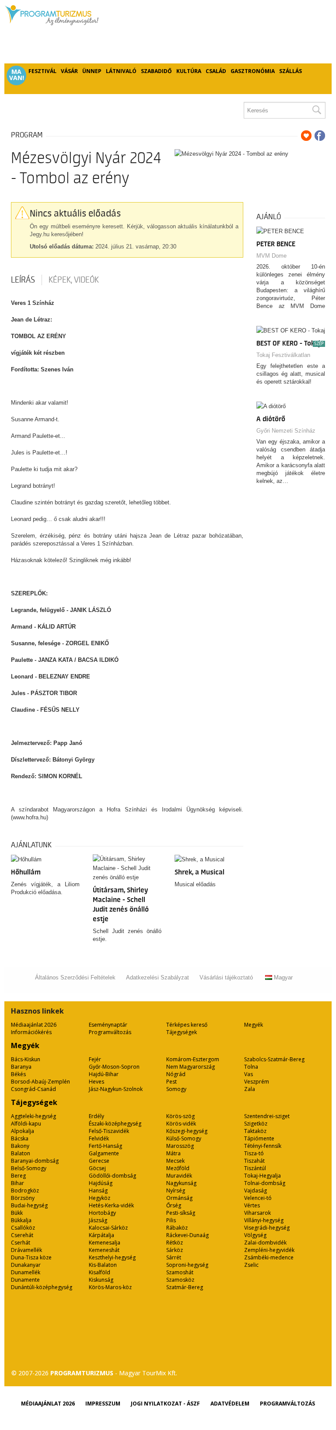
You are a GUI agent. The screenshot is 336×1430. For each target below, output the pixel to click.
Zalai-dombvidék (265, 1242)
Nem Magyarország (190, 1066)
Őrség (173, 1205)
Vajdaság (255, 1190)
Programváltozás (110, 1032)
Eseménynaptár (108, 1024)
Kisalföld (99, 1272)
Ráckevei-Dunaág (187, 1235)
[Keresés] (316, 110)
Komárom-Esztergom (192, 1059)
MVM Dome (271, 255)
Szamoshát (179, 1272)
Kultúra (188, 71)
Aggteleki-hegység (33, 1116)
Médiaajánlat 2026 (33, 1024)
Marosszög (180, 1146)
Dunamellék (25, 1272)
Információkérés (31, 1032)
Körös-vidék (181, 1123)
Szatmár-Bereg (184, 1287)
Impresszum (102, 1403)
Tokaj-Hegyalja (262, 1175)
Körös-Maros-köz (110, 1287)
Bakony (20, 1146)
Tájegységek (181, 1032)
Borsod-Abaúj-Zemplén (40, 1081)
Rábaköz (177, 1227)
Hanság (98, 1190)
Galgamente (104, 1153)
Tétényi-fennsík (262, 1146)
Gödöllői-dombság (112, 1175)
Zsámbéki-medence (269, 1257)
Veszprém (256, 1081)
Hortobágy (102, 1213)
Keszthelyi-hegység (112, 1257)
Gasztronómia (253, 71)
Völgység (255, 1235)
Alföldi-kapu (26, 1123)
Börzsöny (23, 1198)
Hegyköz (99, 1198)
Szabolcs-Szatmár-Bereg (274, 1059)
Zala (249, 1089)
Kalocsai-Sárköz (108, 1227)
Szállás (290, 71)
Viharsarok (257, 1213)
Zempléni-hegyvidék (269, 1250)
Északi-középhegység (115, 1123)
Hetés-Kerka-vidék (111, 1205)
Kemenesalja (104, 1242)
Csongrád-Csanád (33, 1089)
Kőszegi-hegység (186, 1131)
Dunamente (25, 1279)
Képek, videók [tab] (74, 280)
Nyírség (175, 1190)
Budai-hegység (29, 1205)
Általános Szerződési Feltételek (75, 977)
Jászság (98, 1220)
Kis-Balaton (103, 1265)
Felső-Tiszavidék (109, 1131)
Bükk (17, 1213)
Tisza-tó (254, 1153)
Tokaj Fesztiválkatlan (283, 355)
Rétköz (174, 1242)
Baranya (21, 1066)
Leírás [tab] (23, 280)
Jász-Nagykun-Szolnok (116, 1089)
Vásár (69, 71)
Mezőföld (177, 1168)
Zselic (251, 1265)
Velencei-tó (258, 1198)
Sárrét (173, 1257)
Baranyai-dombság (35, 1160)
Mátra (173, 1153)
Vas (248, 1074)
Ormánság (179, 1198)
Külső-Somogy (183, 1138)
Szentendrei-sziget (267, 1116)
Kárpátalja (101, 1235)
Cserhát (20, 1242)
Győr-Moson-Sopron (114, 1066)
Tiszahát (254, 1160)
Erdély (96, 1116)
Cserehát (22, 1235)
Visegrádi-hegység (267, 1227)
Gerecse (99, 1160)
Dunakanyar (26, 1265)
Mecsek (175, 1160)
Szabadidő (156, 71)
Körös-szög (180, 1116)
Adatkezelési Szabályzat (157, 977)
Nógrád (176, 1074)
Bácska (19, 1138)
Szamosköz (180, 1279)
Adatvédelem (229, 1403)
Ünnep (92, 71)
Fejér (95, 1059)
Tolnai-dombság (264, 1183)
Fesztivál (42, 71)
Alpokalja (22, 1131)
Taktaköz (255, 1131)
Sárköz (174, 1250)
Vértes (252, 1205)
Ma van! (16, 75)
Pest (171, 1081)
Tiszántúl (255, 1168)
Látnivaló (121, 71)
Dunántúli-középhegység (41, 1287)
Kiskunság (101, 1279)
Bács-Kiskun (25, 1059)
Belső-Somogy (28, 1168)
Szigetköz (255, 1123)
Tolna (251, 1066)
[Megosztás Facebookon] (320, 135)
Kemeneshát (104, 1250)
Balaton (20, 1153)
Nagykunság (181, 1183)
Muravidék (179, 1175)
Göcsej (97, 1168)
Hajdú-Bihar (104, 1074)
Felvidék (99, 1138)
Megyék (253, 1024)
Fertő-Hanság (105, 1146)
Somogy (176, 1089)
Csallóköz (23, 1227)
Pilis (171, 1220)
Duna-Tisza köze (31, 1257)
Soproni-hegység (187, 1265)
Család (216, 71)
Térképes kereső (186, 1024)
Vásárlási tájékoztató (226, 977)
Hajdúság (100, 1183)
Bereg (18, 1175)
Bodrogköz (25, 1190)
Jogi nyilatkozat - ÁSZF (165, 1403)
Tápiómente (259, 1138)
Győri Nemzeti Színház (285, 430)
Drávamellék (26, 1250)
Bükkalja (21, 1220)
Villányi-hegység (264, 1220)
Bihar (17, 1183)
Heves (96, 1081)
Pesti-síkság (180, 1213)
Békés (18, 1074)
